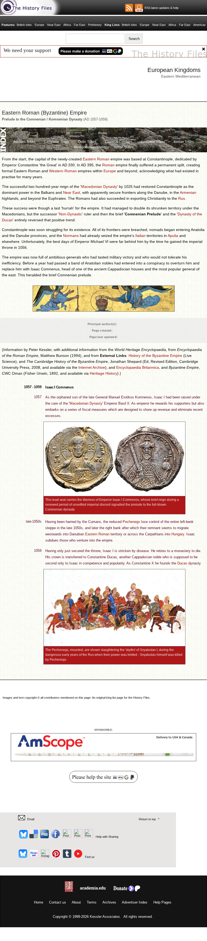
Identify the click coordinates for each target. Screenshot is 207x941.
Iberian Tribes (184, 142)
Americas (199, 24)
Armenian (188, 192)
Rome (102, 133)
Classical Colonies (118, 142)
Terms (91, 902)
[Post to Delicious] (33, 836)
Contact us (57, 902)
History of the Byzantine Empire (155, 355)
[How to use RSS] (139, 8)
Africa (67, 24)
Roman (108, 165)
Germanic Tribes (153, 142)
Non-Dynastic (70, 214)
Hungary (177, 534)
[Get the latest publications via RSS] (129, 8)
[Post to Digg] (44, 836)
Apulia (173, 235)
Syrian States (123, 147)
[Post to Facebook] (55, 836)
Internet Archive (91, 367)
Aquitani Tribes (24, 142)
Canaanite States (56, 142)
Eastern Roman (96, 159)
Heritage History (103, 373)
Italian (140, 235)
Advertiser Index (134, 902)
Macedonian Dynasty (99, 186)
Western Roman (63, 171)
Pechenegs (131, 522)
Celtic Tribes (87, 142)
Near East (54, 24)
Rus (181, 198)
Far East (79, 24)
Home (38, 902)
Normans (71, 235)
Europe (39, 24)
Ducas (182, 563)
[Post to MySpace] (66, 836)
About (76, 902)
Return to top (147, 819)
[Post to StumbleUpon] (88, 836)
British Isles (24, 24)
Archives (109, 902)
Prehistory (95, 24)
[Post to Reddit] (77, 836)
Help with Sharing (107, 836)
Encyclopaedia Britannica (137, 367)
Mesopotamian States (90, 147)
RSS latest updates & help (160, 7)
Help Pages (162, 902)
